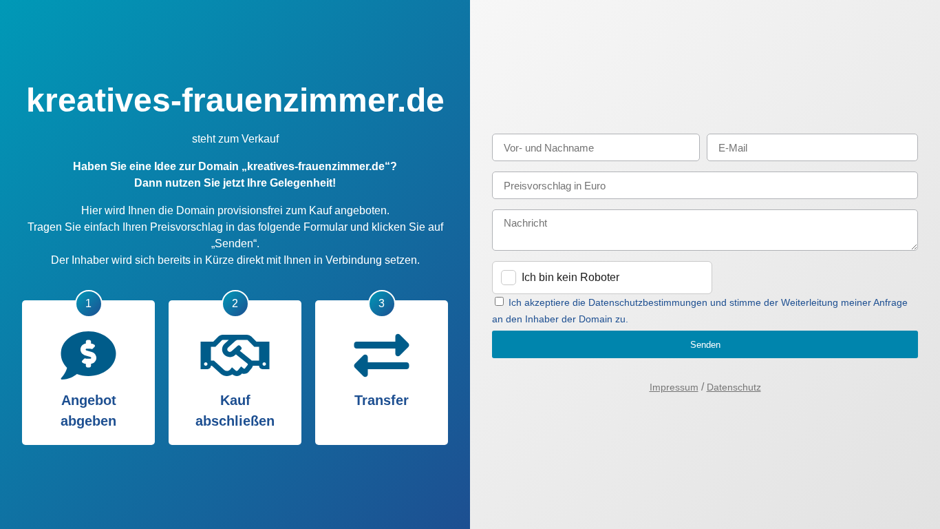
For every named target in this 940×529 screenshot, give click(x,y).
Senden (705, 345)
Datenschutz (734, 387)
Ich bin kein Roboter (570, 277)
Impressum (674, 387)
